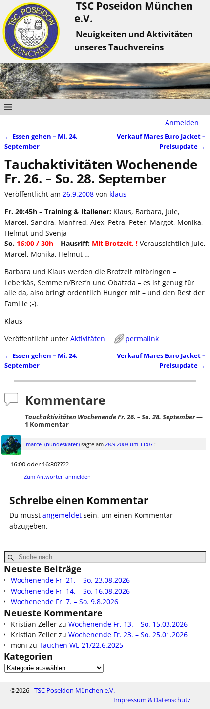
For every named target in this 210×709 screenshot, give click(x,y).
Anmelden (182, 122)
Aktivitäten (87, 338)
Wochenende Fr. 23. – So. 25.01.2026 (128, 634)
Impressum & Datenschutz (151, 699)
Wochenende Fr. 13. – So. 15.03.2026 (128, 624)
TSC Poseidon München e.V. (74, 690)
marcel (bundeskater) (53, 444)
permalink (142, 338)
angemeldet (62, 515)
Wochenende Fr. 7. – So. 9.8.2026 (64, 601)
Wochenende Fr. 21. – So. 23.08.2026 (70, 580)
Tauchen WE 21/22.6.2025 (81, 645)
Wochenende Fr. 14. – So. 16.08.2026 (70, 591)
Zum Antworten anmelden (57, 476)
